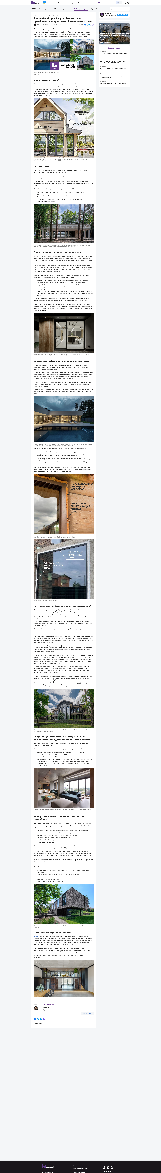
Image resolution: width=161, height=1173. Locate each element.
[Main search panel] (125, 2)
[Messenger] (112, 1167)
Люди (63, 9)
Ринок (69, 9)
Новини (44, 15)
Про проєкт (76, 1165)
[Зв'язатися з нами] (104, 1167)
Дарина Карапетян (49, 1004)
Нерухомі (36, 15)
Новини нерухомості (45, 9)
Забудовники (90, 3)
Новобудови (61, 3)
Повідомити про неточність (81, 1168)
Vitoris (36, 936)
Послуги (80, 3)
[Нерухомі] (38, 2)
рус (120, 2)
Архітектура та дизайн (81, 9)
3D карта (71, 3)
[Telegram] (108, 1167)
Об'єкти (56, 9)
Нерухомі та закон (96, 9)
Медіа (103, 3)
